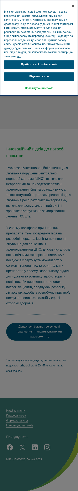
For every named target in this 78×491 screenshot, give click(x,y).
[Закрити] (73, 5)
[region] (39, 48)
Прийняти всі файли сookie (39, 64)
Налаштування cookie (39, 88)
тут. (19, 56)
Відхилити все (39, 76)
